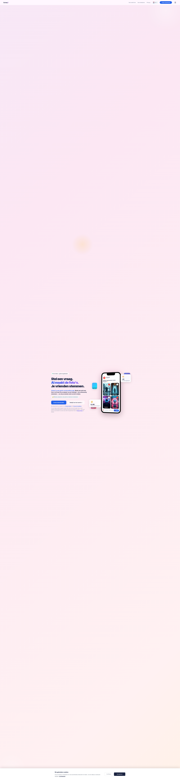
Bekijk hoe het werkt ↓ (76, 402)
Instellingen (108, 774)
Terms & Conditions (77, 406)
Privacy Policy (68, 406)
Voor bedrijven (141, 2)
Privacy (148, 2)
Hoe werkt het (132, 2)
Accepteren (119, 774)
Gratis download (166, 2)
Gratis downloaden (58, 402)
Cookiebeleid (62, 776)
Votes (5, 3)
